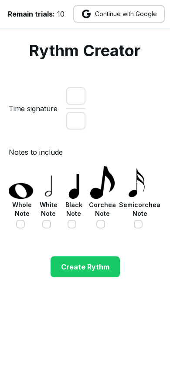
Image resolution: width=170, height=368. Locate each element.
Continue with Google (126, 13)
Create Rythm (85, 266)
